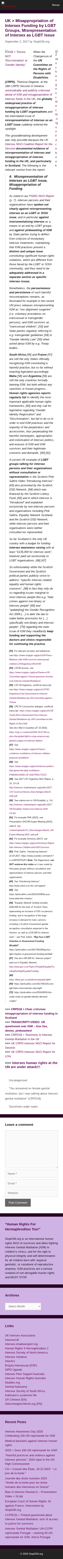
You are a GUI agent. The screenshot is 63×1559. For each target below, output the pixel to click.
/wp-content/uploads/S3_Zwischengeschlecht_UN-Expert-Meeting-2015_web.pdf (31, 830)
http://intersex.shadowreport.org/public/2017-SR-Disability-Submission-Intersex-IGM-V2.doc (30, 808)
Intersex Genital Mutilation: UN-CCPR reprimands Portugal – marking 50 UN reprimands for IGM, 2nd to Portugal (29, 1533)
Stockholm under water (23, 1106)
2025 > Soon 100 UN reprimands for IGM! (31, 1450)
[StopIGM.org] (10, 5)
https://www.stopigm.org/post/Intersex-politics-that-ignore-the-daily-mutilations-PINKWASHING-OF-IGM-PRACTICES (31, 770)
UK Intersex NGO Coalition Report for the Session (28, 144)
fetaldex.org (12, 1382)
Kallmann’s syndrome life (21, 1395)
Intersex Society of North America (26, 1352)
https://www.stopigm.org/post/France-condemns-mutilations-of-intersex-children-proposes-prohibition (29, 753)
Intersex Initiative (16, 1357)
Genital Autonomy (16, 1386)
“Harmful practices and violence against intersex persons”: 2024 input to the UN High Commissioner (30, 1459)
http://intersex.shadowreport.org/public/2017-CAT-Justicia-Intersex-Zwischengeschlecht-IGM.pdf (30, 791)
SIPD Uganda (13, 1369)
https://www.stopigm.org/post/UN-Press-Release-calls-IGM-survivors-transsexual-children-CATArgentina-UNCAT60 (30, 659)
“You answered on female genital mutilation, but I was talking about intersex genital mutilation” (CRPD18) (31, 1093)
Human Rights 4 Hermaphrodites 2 (26, 1348)
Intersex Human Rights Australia (25, 1378)
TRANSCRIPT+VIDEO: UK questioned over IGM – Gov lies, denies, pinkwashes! (26, 1026)
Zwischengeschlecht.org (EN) (23, 1403)
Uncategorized (18, 1080)
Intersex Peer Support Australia (24, 1374)
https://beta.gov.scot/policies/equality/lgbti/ (30, 979)
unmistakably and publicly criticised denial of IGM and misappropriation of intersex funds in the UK (28, 95)
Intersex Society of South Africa (25, 1391)
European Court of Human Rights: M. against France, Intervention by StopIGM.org (28, 1505)
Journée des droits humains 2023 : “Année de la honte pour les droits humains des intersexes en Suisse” (27, 1483)
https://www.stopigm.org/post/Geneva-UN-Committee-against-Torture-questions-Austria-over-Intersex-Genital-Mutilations (31, 676)
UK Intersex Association (20, 1335)
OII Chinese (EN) (16, 1399)
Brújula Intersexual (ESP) (21, 1365)
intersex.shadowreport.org (21, 1344)
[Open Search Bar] (39, 5)
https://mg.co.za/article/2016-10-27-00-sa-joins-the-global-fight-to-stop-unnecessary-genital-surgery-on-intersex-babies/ (29, 736)
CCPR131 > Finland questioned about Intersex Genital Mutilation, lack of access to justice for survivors (31, 1519)
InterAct (10, 1361)
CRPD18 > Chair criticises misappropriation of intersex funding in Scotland (31, 1013)
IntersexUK (12, 1339)
